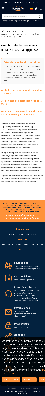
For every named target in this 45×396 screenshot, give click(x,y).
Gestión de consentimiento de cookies (22, 244)
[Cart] (40, 8)
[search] (40, 16)
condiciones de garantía (24, 279)
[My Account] (36, 8)
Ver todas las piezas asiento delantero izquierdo (21, 92)
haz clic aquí (20, 316)
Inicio (7, 31)
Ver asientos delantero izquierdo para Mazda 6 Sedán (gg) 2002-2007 (21, 113)
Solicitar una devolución (22, 234)
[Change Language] (31, 9)
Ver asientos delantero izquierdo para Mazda (21, 102)
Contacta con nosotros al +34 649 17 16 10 (20, 2)
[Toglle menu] (3, 8)
